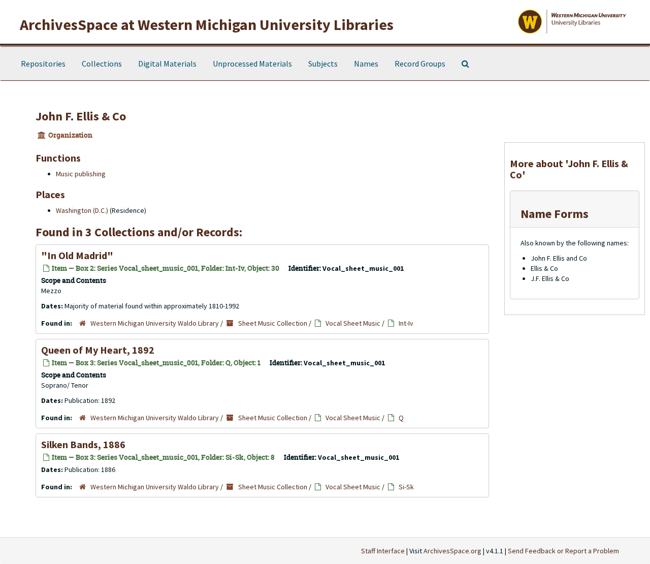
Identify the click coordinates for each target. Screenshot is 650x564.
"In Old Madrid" (77, 255)
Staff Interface (383, 550)
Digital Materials (167, 63)
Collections (102, 63)
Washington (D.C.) (82, 210)
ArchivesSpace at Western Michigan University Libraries (207, 24)
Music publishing (81, 173)
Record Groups (420, 63)
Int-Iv (406, 323)
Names (366, 63)
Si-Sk (406, 486)
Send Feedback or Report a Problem (563, 550)
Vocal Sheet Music (353, 323)
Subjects (323, 63)
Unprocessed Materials (252, 63)
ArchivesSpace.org (452, 550)
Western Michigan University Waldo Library (154, 323)
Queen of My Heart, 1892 (97, 349)
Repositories (43, 63)
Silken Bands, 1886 (83, 444)
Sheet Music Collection (272, 323)
